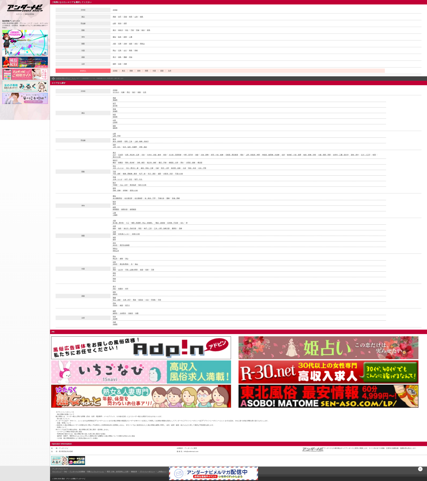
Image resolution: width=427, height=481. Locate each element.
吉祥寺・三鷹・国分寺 (341, 155)
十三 (127, 223)
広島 (119, 50)
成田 (159, 174)
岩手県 (115, 106)
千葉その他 (179, 174)
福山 (136, 264)
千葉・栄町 (117, 174)
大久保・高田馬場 (175, 155)
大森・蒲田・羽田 (324, 155)
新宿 (164, 155)
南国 (121, 305)
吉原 (283, 155)
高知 (130, 57)
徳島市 (115, 294)
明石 (140, 228)
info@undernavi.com (191, 451)
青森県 (115, 100)
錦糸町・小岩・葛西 (294, 155)
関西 (83, 43)
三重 (130, 37)
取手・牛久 (138, 179)
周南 (114, 270)
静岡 (125, 37)
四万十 (127, 305)
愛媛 (125, 57)
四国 (83, 57)
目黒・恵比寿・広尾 (132, 155)
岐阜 (119, 37)
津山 (126, 258)
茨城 (137, 30)
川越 (157, 168)
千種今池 (161, 198)
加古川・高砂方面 (130, 228)
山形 (136, 17)
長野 (125, 23)
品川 (114, 155)
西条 (134, 300)
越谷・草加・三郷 (147, 168)
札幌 (122, 92)
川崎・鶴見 (141, 162)
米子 (114, 275)
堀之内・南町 (151, 162)
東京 (114, 30)
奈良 (136, 43)
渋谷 (143, 155)
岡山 (114, 50)
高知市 (115, 305)
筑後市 (130, 313)
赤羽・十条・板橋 (217, 155)
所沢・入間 (165, 168)
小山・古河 (124, 185)
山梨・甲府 (117, 136)
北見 (144, 92)
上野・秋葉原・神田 (253, 155)
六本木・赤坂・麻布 (154, 155)
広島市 (115, 264)
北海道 (115, 10)
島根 (136, 50)
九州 (83, 64)
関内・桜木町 (130, 162)
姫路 (114, 228)
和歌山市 (116, 251)
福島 (141, 17)
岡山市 (115, 258)
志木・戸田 (202, 168)
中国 (83, 50)
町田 (374, 155)
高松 (114, 289)
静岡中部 (124, 209)
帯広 (128, 92)
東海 (138, 71)
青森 (114, 17)
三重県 (115, 215)
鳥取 (130, 50)
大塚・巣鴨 (204, 155)
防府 (147, 270)
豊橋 (168, 198)
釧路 (139, 92)
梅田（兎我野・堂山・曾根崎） (142, 223)
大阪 (114, 43)
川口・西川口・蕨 (132, 168)
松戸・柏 (142, 174)
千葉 (132, 30)
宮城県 (115, 111)
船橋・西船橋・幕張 (130, 174)
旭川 (133, 92)
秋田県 (115, 117)
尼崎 (180, 228)
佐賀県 (115, 319)
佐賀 (119, 64)
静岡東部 (133, 209)
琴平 (126, 289)
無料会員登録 (29, 14)
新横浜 (120, 162)
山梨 (114, 23)
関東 (83, 30)
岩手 (119, 17)
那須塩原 (133, 185)
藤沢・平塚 (162, 162)
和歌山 (142, 43)
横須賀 (200, 162)
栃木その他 (142, 185)
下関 (152, 270)
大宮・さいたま (118, 168)
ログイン (19, 14)
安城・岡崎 (176, 198)
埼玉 (126, 30)
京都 (125, 43)
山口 (125, 50)
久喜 (184, 168)
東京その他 (117, 157)
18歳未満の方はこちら (66, 78)
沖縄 (125, 64)
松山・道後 (117, 300)
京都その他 (136, 234)
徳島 (119, 57)
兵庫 (119, 43)
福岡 (114, 64)
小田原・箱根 (190, 162)
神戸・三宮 (148, 228)
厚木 (182, 162)
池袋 (196, 155)
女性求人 (83, 71)
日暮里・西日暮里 (232, 155)
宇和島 (153, 300)
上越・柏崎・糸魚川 (142, 141)
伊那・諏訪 (143, 147)
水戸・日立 (128, 179)
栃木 (143, 30)
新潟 (119, 23)
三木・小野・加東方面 (162, 228)
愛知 (114, 37)
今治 (147, 300)
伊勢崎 (125, 190)
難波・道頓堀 (160, 223)
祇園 (114, 234)
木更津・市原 (168, 174)
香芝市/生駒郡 (125, 245)
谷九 (182, 223)
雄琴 (114, 239)
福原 (119, 228)
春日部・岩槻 (175, 168)
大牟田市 (123, 313)
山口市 (120, 270)
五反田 (120, 155)
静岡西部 (116, 209)
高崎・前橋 (117, 190)
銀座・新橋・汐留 (309, 155)
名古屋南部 (138, 198)
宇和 (159, 300)
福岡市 (115, 313)
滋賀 (130, 43)
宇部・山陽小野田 (131, 270)
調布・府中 (355, 155)
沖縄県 (115, 324)
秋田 (130, 17)
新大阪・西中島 (118, 223)
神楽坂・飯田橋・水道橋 (270, 155)
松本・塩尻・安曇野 (130, 147)
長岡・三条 (128, 141)
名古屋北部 (128, 198)
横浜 (114, 162)
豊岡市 (174, 228)
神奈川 (120, 30)
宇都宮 (115, 185)
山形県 (115, 122)
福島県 (115, 128)
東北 (83, 17)
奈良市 (115, 245)
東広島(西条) (124, 264)
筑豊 (136, 313)
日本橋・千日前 (172, 223)
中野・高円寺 (188, 155)
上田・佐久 (117, 147)
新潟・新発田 (117, 141)
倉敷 (121, 258)
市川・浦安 (152, 174)
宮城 (125, 17)
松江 (114, 281)
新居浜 (140, 300)
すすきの (116, 92)
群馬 (148, 30)
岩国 (141, 270)
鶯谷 (242, 155)
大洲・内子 (127, 300)
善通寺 (120, 289)
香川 (114, 57)
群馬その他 (134, 190)
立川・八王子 (365, 155)
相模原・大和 (173, 162)
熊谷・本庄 (192, 168)
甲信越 (83, 23)
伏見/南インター (124, 234)
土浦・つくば (117, 179)
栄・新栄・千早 (150, 198)
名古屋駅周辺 (117, 198)
